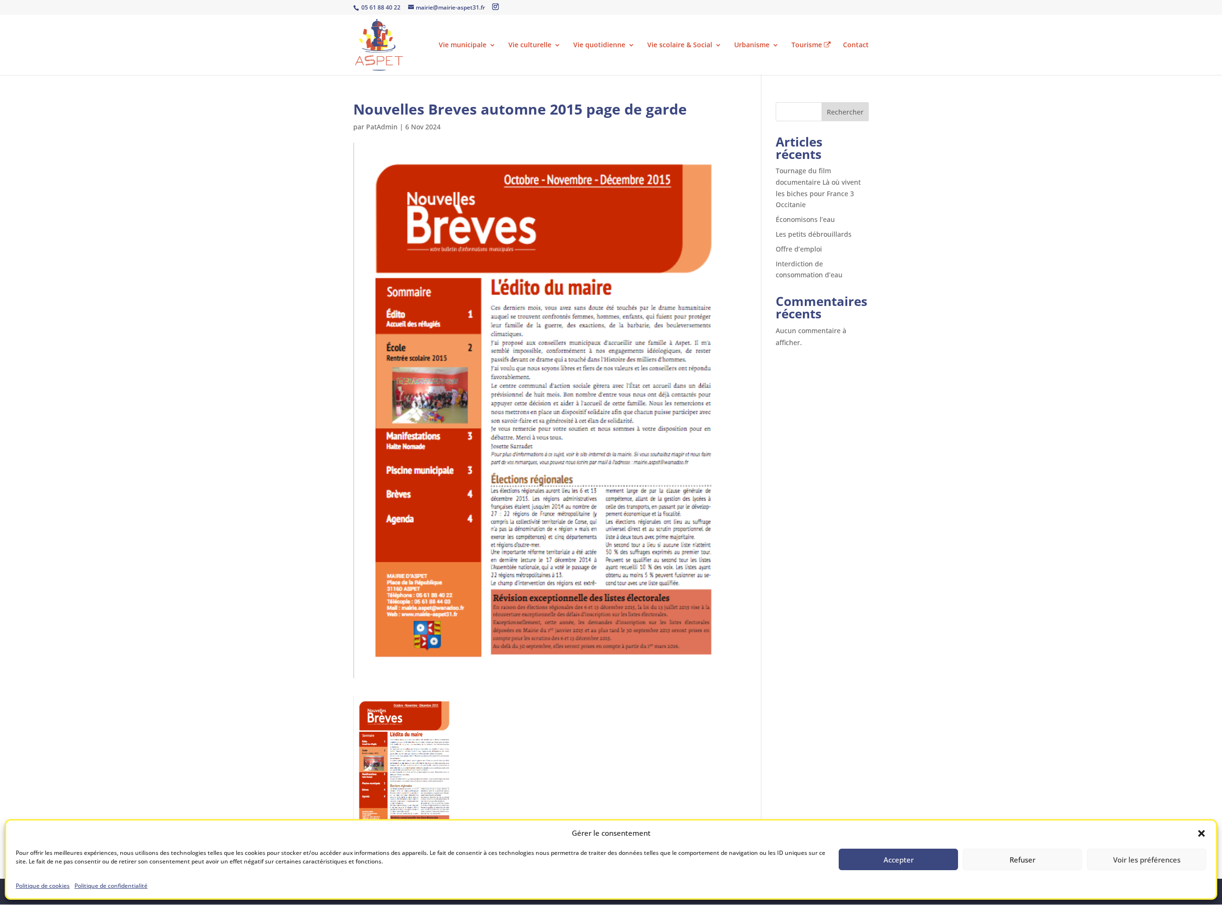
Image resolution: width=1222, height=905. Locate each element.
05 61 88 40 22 (380, 7)
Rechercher (845, 111)
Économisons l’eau (805, 219)
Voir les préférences (1146, 859)
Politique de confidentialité (110, 886)
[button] (1201, 833)
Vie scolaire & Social (679, 45)
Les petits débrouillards (814, 234)
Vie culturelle (529, 45)
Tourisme (807, 45)
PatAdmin (382, 126)
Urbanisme (751, 45)
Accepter (899, 859)
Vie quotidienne (599, 45)
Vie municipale (462, 45)
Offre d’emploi (799, 248)
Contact (856, 45)
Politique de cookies (43, 886)
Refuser (1022, 859)
